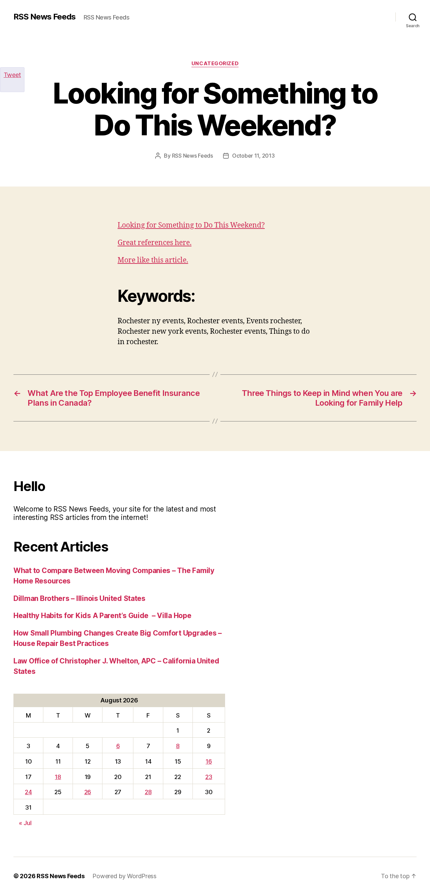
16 (209, 761)
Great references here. (154, 242)
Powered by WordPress (124, 876)
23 (208, 776)
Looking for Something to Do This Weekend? (191, 225)
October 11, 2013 (253, 155)
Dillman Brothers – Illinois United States (79, 598)
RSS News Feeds (44, 17)
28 (148, 792)
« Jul (25, 822)
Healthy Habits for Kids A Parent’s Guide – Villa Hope (102, 615)
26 (87, 792)
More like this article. (153, 260)
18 (58, 776)
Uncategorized (215, 63)
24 (28, 792)
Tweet (12, 74)
